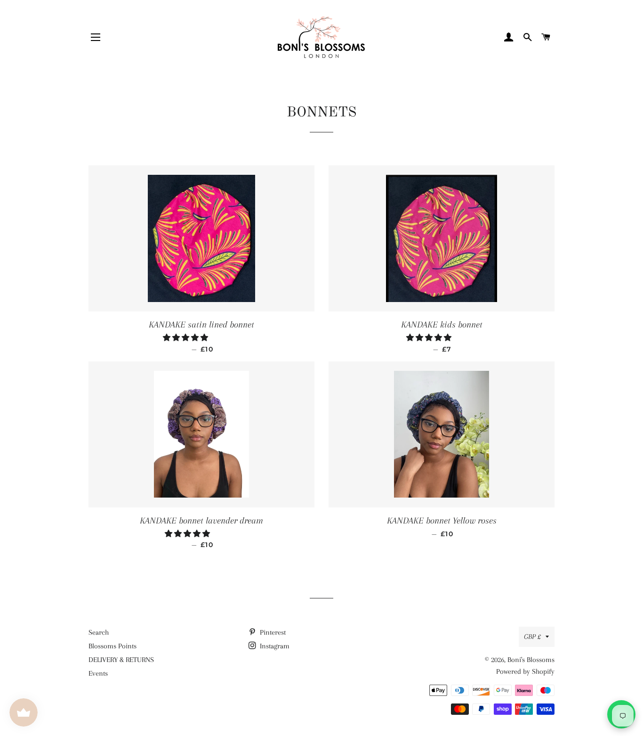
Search (98, 632)
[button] (186, 338)
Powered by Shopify (525, 671)
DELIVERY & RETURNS (121, 659)
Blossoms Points (112, 646)
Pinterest (272, 632)
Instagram (273, 646)
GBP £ (532, 636)
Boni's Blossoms (531, 659)
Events (98, 673)
